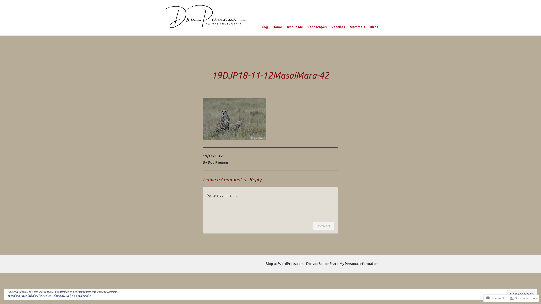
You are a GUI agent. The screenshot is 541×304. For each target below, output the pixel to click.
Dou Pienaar (218, 162)
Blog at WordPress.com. (285, 264)
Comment (323, 226)
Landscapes (317, 27)
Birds (374, 27)
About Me (295, 27)
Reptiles (338, 27)
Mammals (357, 27)
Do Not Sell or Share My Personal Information (342, 264)
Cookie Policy (83, 295)
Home (277, 27)
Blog (264, 27)
